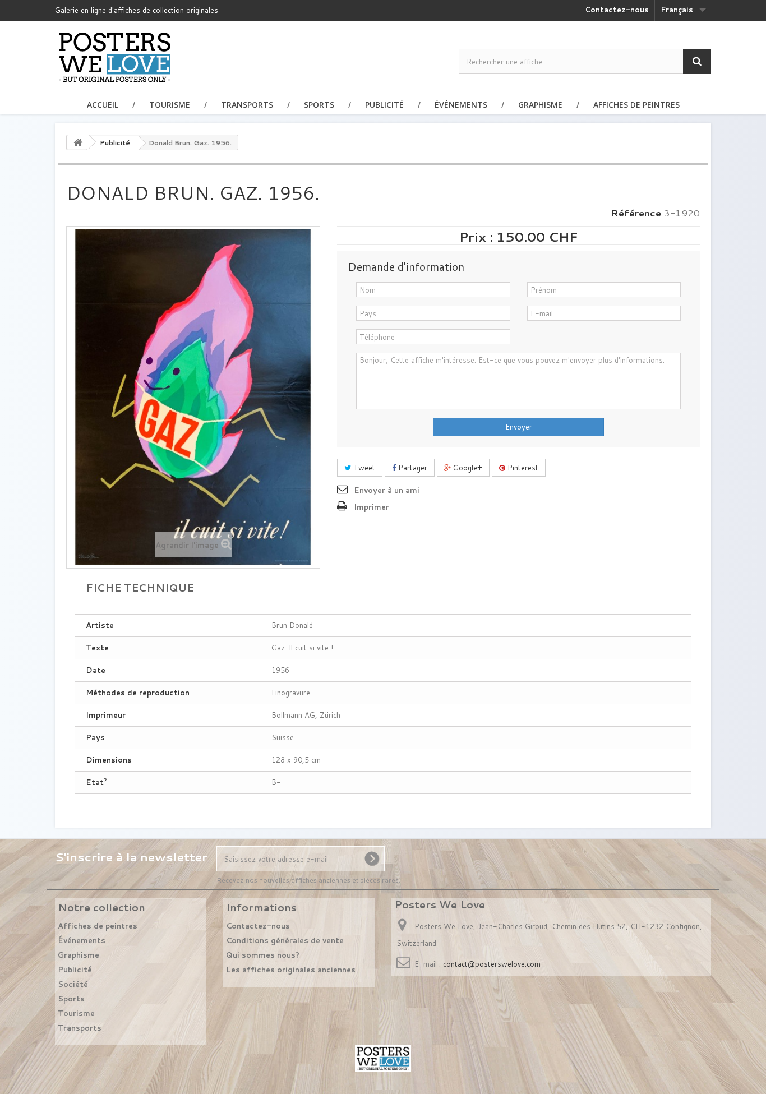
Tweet (363, 468)
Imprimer (371, 507)
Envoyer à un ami (386, 490)
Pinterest (521, 468)
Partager (411, 468)
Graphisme (540, 104)
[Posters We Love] (114, 57)
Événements (461, 104)
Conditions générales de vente (285, 940)
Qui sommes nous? (262, 955)
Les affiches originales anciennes (291, 969)
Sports (319, 104)
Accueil (102, 104)
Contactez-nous (617, 9)
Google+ (466, 468)
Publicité (384, 104)
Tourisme (169, 104)
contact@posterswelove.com (492, 964)
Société (73, 984)
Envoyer (518, 427)
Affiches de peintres (636, 104)
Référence (636, 213)
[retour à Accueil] (78, 142)
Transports (247, 104)
